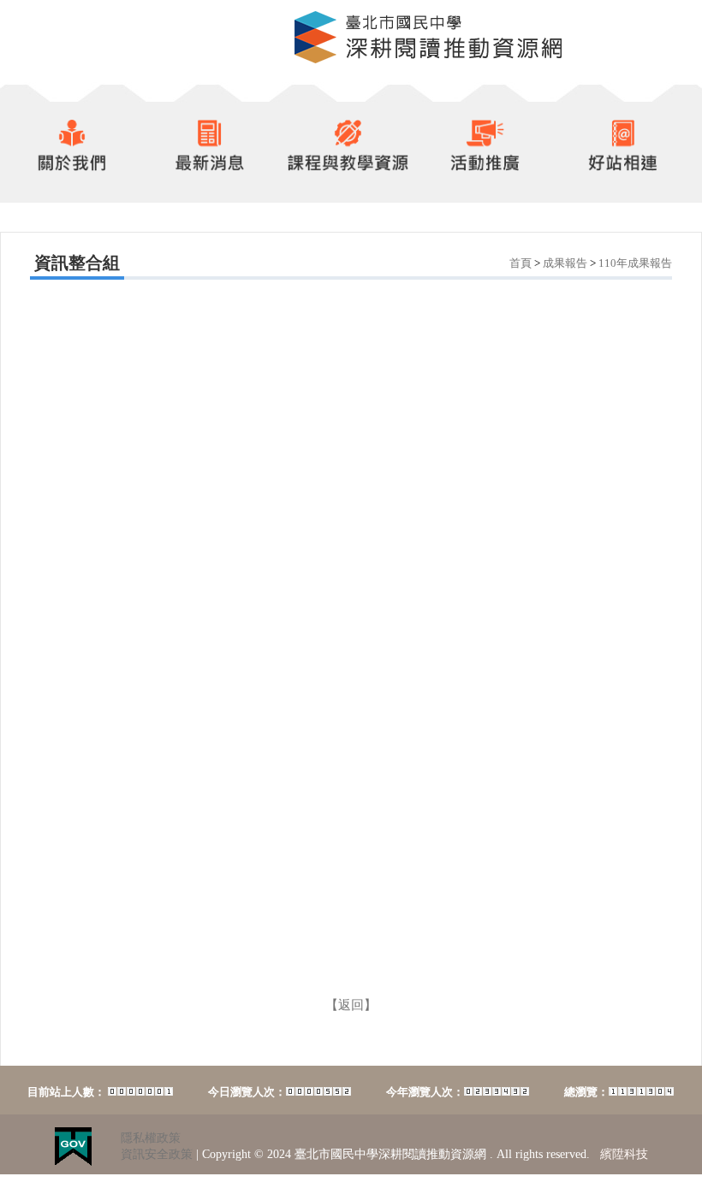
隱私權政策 (151, 1138)
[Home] (428, 59)
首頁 (520, 263)
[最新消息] (209, 167)
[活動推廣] (481, 167)
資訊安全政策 (157, 1154)
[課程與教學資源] (343, 167)
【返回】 (351, 1005)
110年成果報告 (635, 263)
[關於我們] (68, 167)
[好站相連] (623, 167)
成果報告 (565, 263)
